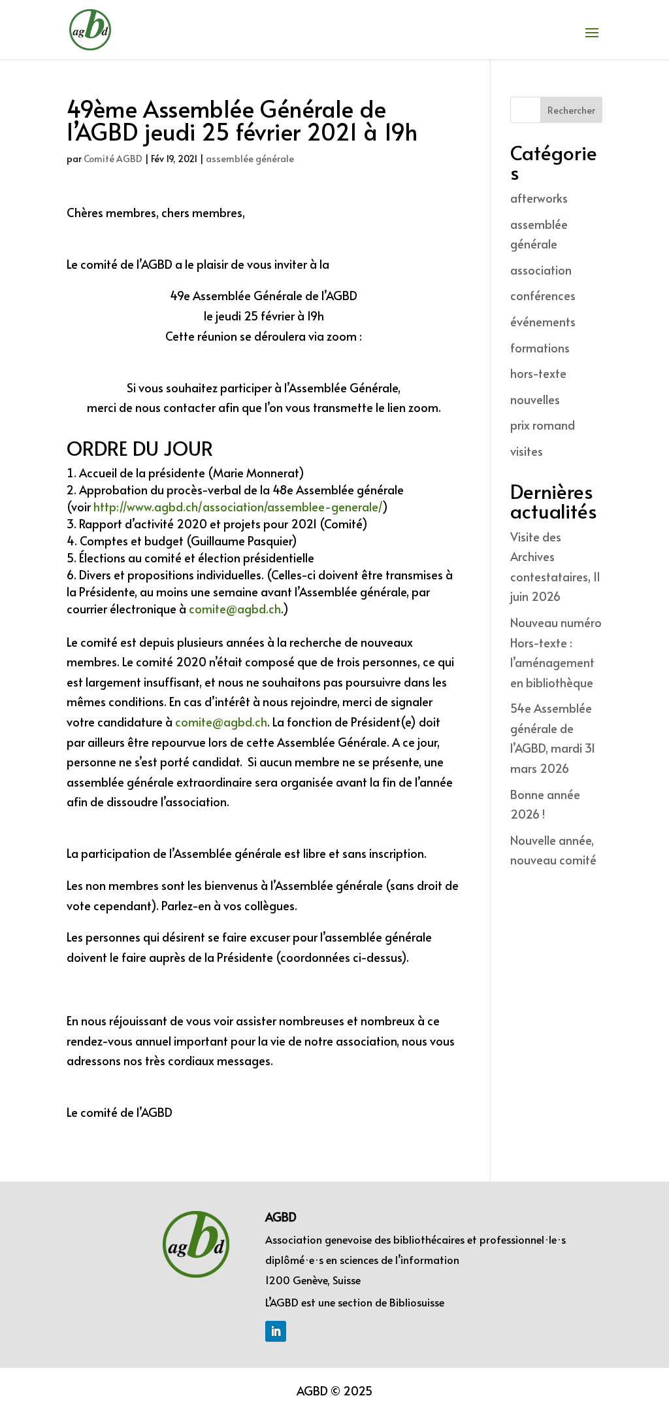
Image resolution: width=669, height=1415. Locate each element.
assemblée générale (250, 158)
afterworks (539, 198)
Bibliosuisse (416, 1302)
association (541, 270)
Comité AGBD (113, 158)
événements (543, 321)
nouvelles (535, 399)
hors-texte (538, 373)
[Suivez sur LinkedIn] (275, 1331)
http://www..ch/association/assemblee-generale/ (237, 506)
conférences (543, 295)
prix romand (542, 425)
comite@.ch (235, 608)
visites (526, 451)
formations (540, 347)
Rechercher (571, 110)
